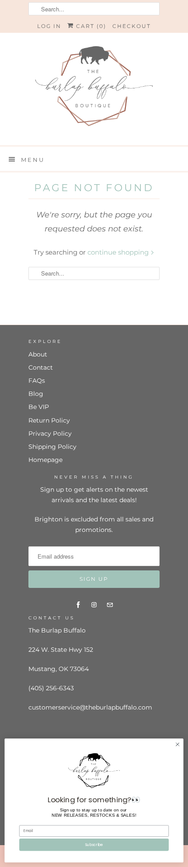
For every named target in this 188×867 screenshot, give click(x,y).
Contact (40, 367)
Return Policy (49, 420)
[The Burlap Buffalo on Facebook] (78, 605)
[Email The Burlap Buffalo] (109, 605)
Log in (49, 26)
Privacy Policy (50, 433)
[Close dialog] (177, 744)
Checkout (131, 26)
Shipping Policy (52, 447)
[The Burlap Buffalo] (94, 89)
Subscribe (94, 844)
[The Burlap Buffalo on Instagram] (94, 605)
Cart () (90, 26)
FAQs (36, 381)
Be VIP (38, 407)
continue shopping (118, 252)
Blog (35, 394)
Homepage (45, 460)
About (37, 354)
